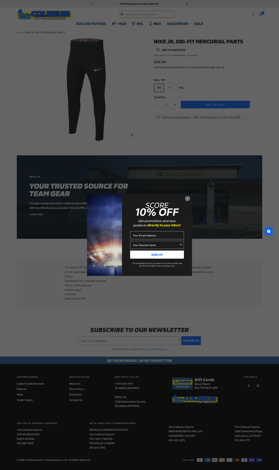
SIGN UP (157, 255)
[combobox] (156, 245)
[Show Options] (180, 245)
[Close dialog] (188, 199)
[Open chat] (269, 231)
